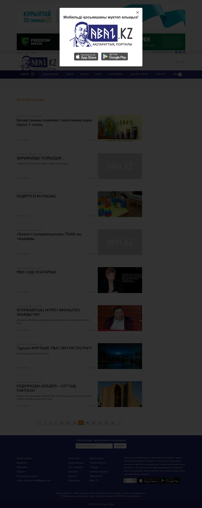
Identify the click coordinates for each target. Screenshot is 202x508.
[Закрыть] (138, 12)
